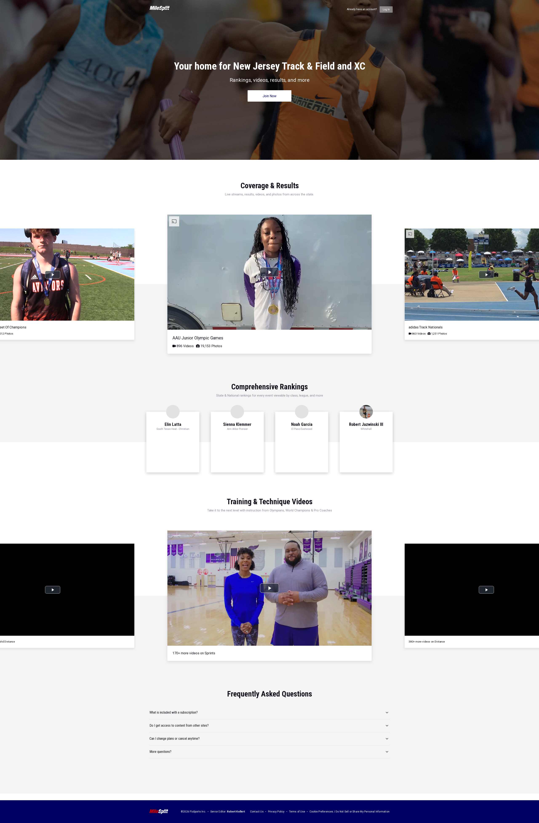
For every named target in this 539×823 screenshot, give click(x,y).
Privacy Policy (276, 811)
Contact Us (257, 811)
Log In (386, 9)
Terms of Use (297, 811)
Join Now (269, 96)
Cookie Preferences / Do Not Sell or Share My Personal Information (350, 811)
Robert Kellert (236, 811)
